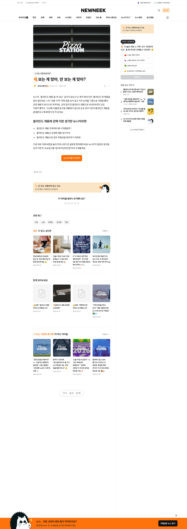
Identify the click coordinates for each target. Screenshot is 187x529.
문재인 (50, 222)
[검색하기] (159, 10)
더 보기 (104, 231)
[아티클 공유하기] (105, 86)
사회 (58, 17)
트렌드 (88, 17)
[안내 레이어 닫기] (176, 515)
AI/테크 (68, 17)
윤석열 (59, 222)
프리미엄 (22, 17)
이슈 (97, 17)
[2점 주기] (68, 203)
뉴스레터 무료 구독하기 (32, 3)
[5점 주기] (77, 203)
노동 (43, 222)
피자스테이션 (111, 17)
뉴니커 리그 (125, 17)
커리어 (78, 17)
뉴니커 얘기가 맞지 (71, 158)
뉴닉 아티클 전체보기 (137, 130)
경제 (42, 17)
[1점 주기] (65, 203)
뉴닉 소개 (20, 3)
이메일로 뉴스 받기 (167, 523)
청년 (66, 222)
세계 (50, 17)
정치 (34, 17)
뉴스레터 (138, 17)
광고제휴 (150, 17)
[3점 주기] (71, 203)
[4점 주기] (74, 203)
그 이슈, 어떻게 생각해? (43, 73)
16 (80, 393)
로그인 (166, 10)
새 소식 (44, 3)
